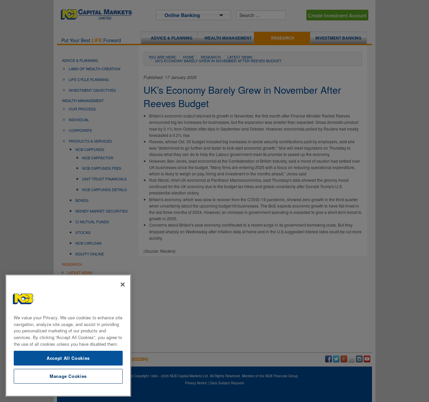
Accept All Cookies (68, 357)
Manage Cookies (68, 376)
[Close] (122, 284)
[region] (68, 335)
